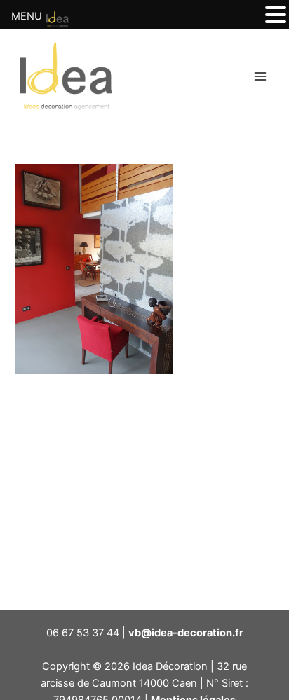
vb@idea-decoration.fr (185, 632)
